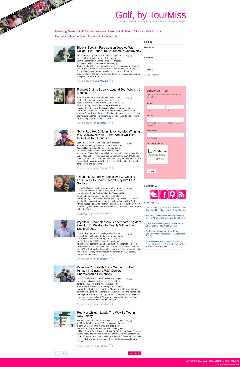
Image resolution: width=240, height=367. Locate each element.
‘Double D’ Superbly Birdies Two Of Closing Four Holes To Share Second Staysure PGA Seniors (106, 179)
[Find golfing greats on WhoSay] (172, 198)
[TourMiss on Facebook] (163, 198)
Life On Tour (153, 31)
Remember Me (153, 75)
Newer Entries (62, 353)
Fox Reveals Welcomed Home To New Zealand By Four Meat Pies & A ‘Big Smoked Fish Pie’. (165, 234)
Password (149, 57)
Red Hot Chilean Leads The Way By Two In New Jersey (106, 314)
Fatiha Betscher (100, 122)
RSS (138, 39)
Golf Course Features (91, 31)
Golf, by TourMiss (150, 15)
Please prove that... (156, 143)
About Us (94, 36)
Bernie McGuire (100, 80)
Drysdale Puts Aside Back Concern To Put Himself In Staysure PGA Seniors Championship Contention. (105, 270)
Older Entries (134, 353)
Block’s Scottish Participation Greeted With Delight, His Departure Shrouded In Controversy (109, 49)
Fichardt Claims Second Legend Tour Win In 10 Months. (108, 91)
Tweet (129, 56)
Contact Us (109, 36)
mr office (221, 364)
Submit (151, 171)
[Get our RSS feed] (181, 198)
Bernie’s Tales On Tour (70, 36)
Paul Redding (236, 364)
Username (149, 47)
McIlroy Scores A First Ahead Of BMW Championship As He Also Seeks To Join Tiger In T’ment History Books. (166, 244)
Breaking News (65, 31)
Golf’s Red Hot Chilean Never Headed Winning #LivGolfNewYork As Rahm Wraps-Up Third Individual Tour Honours (108, 134)
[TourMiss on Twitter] (154, 198)
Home (56, 39)
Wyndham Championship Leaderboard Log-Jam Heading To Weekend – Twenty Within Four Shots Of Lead (109, 225)
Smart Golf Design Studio (125, 31)
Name (150, 103)
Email (150, 116)
